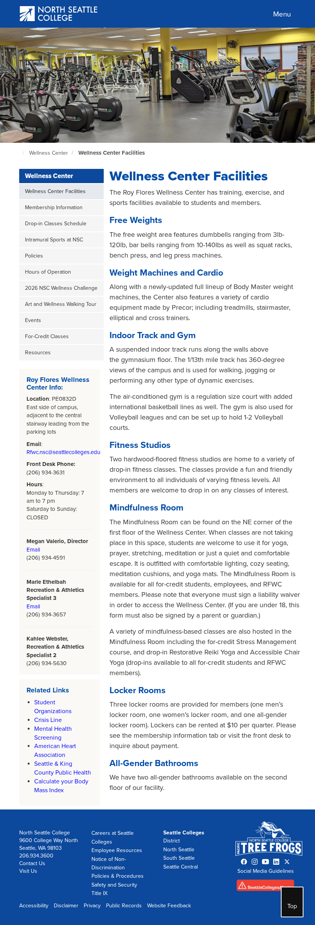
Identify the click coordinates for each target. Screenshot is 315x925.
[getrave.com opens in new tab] (265, 887)
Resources (38, 352)
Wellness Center (48, 153)
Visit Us (28, 871)
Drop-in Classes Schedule (55, 223)
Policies (34, 256)
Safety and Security (114, 885)
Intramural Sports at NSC (54, 239)
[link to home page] (59, 14)
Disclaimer (66, 905)
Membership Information (54, 207)
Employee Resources (116, 850)
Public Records (124, 905)
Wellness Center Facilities (111, 152)
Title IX (99, 893)
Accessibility (33, 905)
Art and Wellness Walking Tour (60, 304)
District (171, 840)
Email (33, 549)
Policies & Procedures (117, 876)
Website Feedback (169, 905)
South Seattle (179, 858)
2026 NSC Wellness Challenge (61, 288)
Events (33, 320)
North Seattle (178, 849)
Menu (282, 14)
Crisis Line (48, 720)
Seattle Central (180, 867)
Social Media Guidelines (265, 871)
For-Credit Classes (47, 336)
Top (292, 906)
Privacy (92, 905)
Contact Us (32, 863)
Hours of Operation (48, 272)
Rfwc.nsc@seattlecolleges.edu (63, 452)
